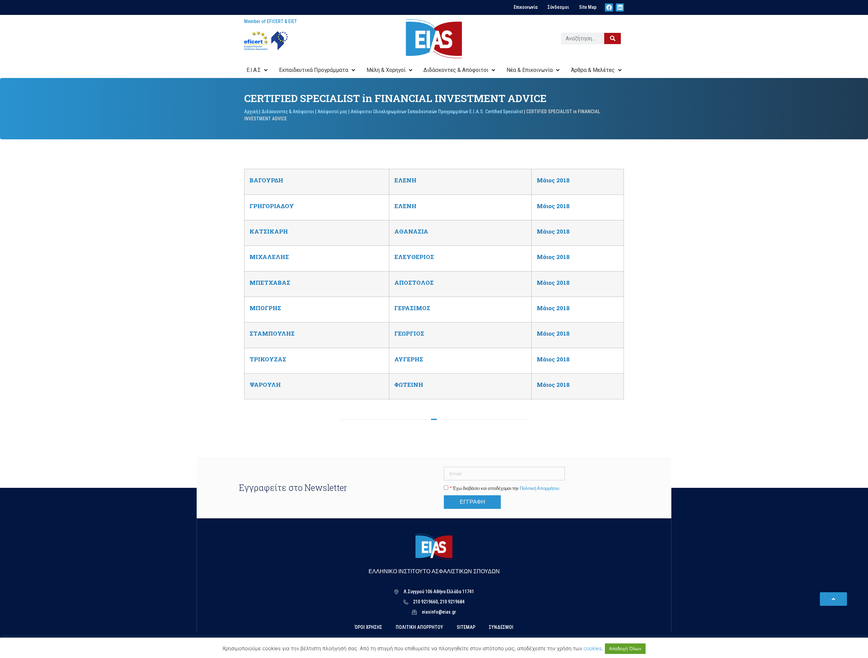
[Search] (612, 38)
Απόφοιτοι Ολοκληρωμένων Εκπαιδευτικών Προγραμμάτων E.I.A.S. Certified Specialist (437, 111)
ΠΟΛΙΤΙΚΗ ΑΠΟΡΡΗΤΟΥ (419, 627)
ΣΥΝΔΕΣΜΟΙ (501, 627)
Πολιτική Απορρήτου (539, 488)
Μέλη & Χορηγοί (386, 70)
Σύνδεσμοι (558, 7)
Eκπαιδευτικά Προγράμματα (313, 70)
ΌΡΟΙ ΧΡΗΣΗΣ (368, 627)
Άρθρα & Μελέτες (593, 70)
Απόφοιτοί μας (332, 111)
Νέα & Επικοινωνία (530, 70)
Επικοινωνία (525, 7)
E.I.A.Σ (253, 70)
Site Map (587, 7)
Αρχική (251, 111)
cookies (593, 648)
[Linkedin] (620, 7)
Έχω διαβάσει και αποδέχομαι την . (505, 488)
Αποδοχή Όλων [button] (625, 648)
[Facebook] (609, 7)
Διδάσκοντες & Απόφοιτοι (455, 70)
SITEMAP (466, 627)
